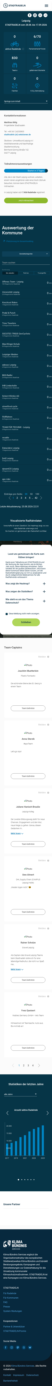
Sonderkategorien (26, 254)
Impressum (18, 1375)
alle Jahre (8, 1094)
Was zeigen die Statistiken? (19, 591)
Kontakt (7, 1375)
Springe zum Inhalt (12, 101)
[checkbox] (26, 614)
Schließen (26, 622)
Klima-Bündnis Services (22, 1366)
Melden (42, 656)
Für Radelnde (9, 1293)
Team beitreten (28, 708)
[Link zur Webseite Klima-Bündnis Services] (15, 1245)
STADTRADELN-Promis (14, 1331)
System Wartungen (12, 1311)
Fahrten (26, 273)
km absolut (10, 273)
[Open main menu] (46, 5)
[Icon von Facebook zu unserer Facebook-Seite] (5, 1347)
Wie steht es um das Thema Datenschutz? (19, 601)
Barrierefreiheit (10, 1380)
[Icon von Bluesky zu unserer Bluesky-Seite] (30, 1347)
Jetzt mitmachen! (26, 200)
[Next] (38, 1066)
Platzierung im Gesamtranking (19, 241)
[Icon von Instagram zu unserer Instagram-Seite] (11, 1347)
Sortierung (6, 270)
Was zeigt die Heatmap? (18, 583)
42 (36, 497)
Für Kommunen (10, 1297)
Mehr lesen (16, 833)
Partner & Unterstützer (14, 1326)
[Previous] (13, 1066)
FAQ (5, 1302)
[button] (7, 1113)
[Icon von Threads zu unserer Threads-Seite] (24, 1347)
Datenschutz (32, 1375)
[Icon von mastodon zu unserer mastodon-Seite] (18, 1347)
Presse (6, 1306)
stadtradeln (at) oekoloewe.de (17, 134)
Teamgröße (42, 273)
